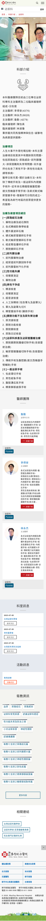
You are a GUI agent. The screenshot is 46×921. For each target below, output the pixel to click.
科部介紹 (11, 14)
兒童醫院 (5, 877)
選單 (42, 9)
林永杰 (25, 528)
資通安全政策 (30, 864)
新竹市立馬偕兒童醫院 (10, 882)
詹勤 (23, 414)
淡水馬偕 (28, 871)
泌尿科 (21, 14)
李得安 (25, 462)
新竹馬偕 (28, 877)
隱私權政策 (6, 864)
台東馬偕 (28, 882)
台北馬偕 (5, 871)
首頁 (3, 14)
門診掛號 (9, 451)
